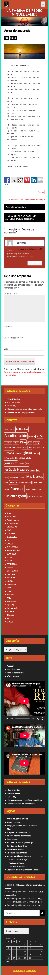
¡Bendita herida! (13, 402)
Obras (35, 483)
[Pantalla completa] (41, 718)
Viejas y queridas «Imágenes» (19, 856)
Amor (12, 430)
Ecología (8, 447)
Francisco (32, 447)
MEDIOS (10, 594)
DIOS (6, 38)
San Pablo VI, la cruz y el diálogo (20, 842)
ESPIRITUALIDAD (14, 550)
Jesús (27, 464)
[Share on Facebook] (7, 180)
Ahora (7, 430)
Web (6, 349)
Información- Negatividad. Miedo (18, 458)
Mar (38, 470)
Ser (40, 489)
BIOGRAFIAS (12, 527)
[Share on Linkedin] (34, 180)
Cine (40, 436)
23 (30, 954)
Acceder (10, 666)
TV (8, 618)
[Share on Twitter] (14, 180)
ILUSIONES (11, 584)
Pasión (7, 489)
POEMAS (13, 38)
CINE (9, 530)
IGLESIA (10, 581)
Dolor (30, 443)
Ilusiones (36, 453)
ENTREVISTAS (12, 547)
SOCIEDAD (31, 497)
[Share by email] (40, 180)
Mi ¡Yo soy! (11, 406)
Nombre (9, 326)
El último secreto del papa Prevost (21, 412)
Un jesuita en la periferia (17, 853)
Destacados (12, 537)
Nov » (14, 961)
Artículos (22, 429)
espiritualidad (16, 447)
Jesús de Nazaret (17, 469)
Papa (40, 483)
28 (19, 958)
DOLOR (10, 544)
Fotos (25, 447)
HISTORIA (11, 574)
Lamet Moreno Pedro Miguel (35, 199)
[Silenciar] (37, 718)
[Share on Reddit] (20, 180)
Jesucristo (11, 463)
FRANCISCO (12, 564)
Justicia (33, 470)
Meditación (14, 477)
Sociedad (10, 611)
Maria (6, 477)
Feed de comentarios (15, 673)
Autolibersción (12, 523)
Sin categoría (15, 496)
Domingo (36, 443)
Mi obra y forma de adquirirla (19, 836)
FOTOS (10, 560)
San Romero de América (17, 846)
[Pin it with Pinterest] (27, 180)
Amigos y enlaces (14, 822)
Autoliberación (16, 435)
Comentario (10, 293)
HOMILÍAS (11, 577)
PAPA (9, 598)
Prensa (28, 489)
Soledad (39, 497)
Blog (9, 829)
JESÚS (9, 588)
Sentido (34, 489)
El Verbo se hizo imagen (18, 859)
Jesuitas (21, 464)
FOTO (9, 557)
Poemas (41, 192)
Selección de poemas (15, 849)
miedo (22, 477)
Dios (23, 442)
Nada (6, 483)
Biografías (32, 436)
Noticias (14, 482)
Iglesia (27, 452)
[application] (24, 701)
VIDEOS (10, 622)
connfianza (8, 443)
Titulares (10, 615)
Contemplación (13, 399)
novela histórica (25, 483)
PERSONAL (11, 601)
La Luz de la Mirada (16, 866)
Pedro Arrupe (12, 839)
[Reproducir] (7, 718)
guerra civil (40, 447)
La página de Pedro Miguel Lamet (24, 12)
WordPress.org (13, 676)
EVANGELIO (12, 554)
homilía (18, 453)
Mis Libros (34, 476)
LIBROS (10, 591)
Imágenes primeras (16, 863)
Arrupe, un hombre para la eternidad (22, 825)
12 (9, 951)
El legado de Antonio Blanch (18, 832)
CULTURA (11, 533)
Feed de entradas (14, 669)
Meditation (31, 970)
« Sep (8, 961)
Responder (34, 263)
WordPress (18, 970)
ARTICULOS (12, 516)
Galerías (10, 567)
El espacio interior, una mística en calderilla (24, 409)
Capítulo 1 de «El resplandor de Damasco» (24, 870)
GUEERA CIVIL (12, 571)
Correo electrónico (13, 337)
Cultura (16, 443)
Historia (9, 453)
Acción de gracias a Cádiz (17, 819)
